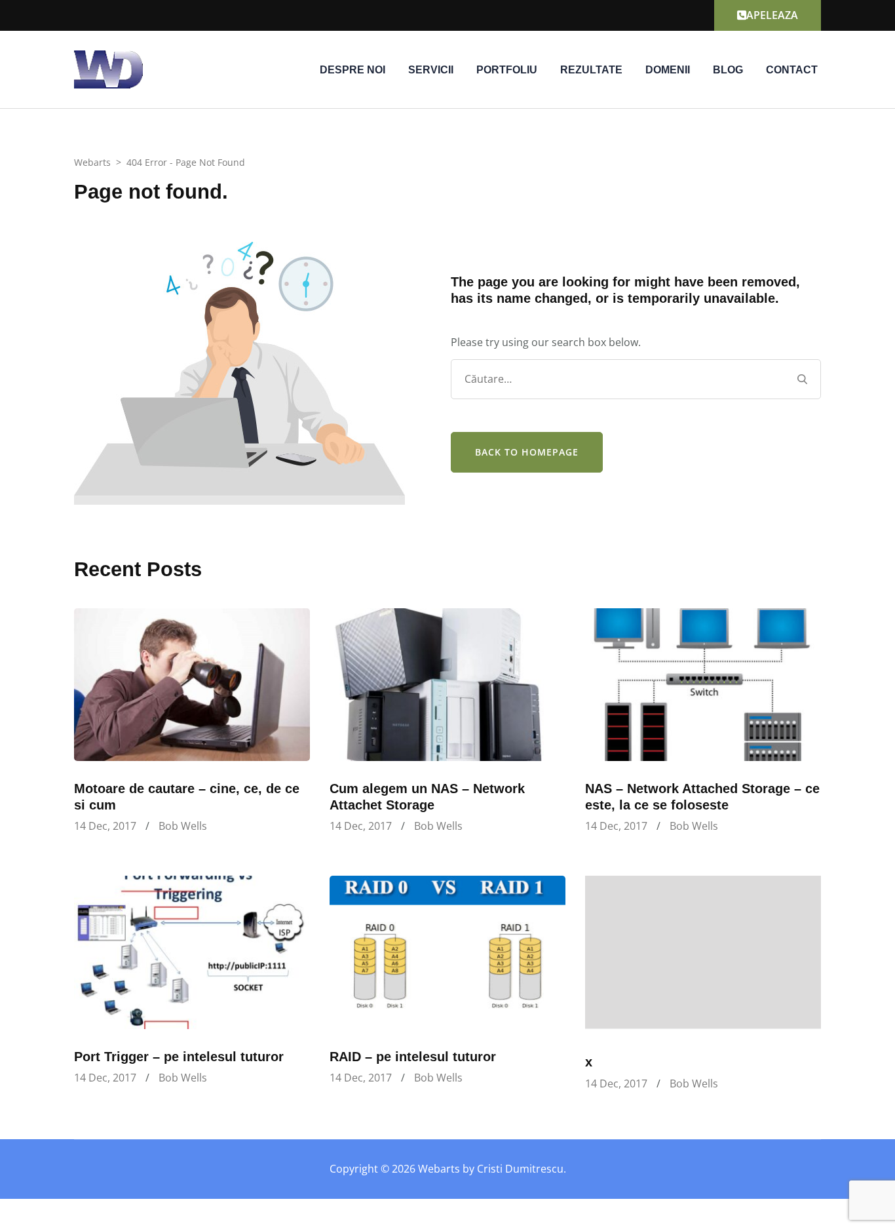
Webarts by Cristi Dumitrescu (490, 1168)
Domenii (667, 69)
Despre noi (352, 69)
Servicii (430, 69)
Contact (792, 69)
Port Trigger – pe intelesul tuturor (179, 1056)
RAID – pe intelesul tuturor (413, 1056)
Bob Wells (183, 826)
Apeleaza (772, 15)
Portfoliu (506, 69)
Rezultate (591, 69)
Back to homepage (527, 452)
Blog (728, 69)
